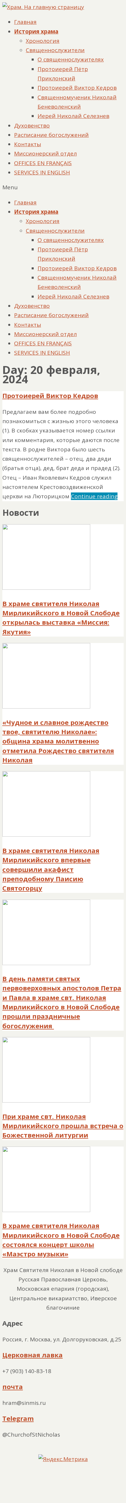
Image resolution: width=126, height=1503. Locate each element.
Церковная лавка (32, 1354)
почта (12, 1386)
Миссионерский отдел (45, 153)
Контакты (27, 144)
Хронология (42, 41)
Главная (25, 22)
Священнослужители (55, 50)
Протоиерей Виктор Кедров (77, 87)
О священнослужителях (71, 59)
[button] (63, 187)
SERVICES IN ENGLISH (42, 172)
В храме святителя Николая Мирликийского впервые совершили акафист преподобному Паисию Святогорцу (50, 869)
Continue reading (94, 496)
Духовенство (32, 125)
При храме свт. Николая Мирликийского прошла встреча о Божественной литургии (62, 1126)
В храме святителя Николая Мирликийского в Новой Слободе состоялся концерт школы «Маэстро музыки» (61, 1239)
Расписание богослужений (51, 135)
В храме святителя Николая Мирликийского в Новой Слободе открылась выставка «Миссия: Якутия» (61, 617)
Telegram (18, 1418)
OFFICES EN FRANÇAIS (43, 163)
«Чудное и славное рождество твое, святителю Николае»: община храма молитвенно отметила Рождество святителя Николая (58, 741)
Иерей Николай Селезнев (73, 116)
